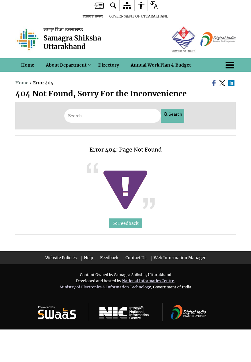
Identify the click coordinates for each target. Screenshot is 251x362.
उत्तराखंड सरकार (93, 16)
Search (175, 114)
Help (88, 258)
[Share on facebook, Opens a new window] (214, 83)
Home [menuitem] (27, 65)
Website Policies (61, 258)
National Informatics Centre (148, 281)
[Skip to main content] (99, 6)
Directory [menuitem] (108, 65)
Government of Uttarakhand (138, 16)
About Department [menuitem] (66, 65)
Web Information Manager (180, 258)
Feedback (127, 223)
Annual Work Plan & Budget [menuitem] (161, 65)
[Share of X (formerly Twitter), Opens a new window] (223, 83)
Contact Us (136, 258)
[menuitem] (113, 5)
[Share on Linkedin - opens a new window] (232, 83)
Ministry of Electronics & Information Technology (105, 287)
